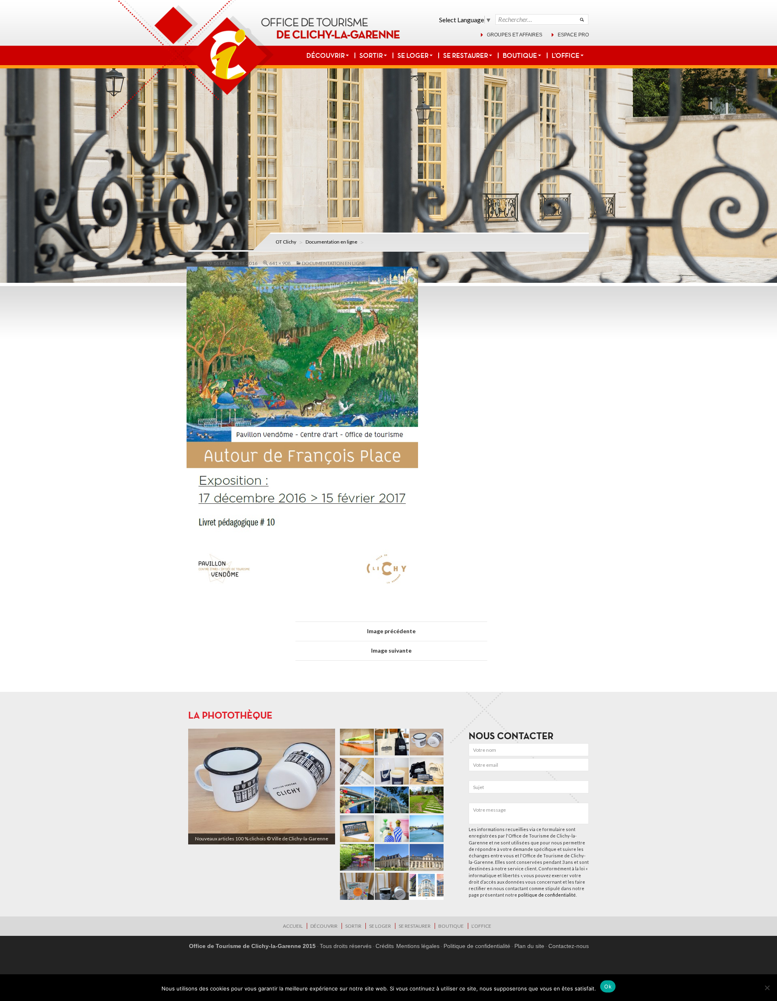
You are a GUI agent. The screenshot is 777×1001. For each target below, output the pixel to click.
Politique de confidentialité (477, 946)
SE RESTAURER (465, 55)
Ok (607, 986)
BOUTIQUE (520, 55)
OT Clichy (286, 242)
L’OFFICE (566, 55)
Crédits (385, 946)
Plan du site (529, 946)
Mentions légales (417, 946)
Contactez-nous (568, 946)
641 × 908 (280, 263)
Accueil (293, 926)
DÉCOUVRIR (325, 55)
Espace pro (573, 35)
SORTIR (371, 55)
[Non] (767, 988)
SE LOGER (413, 55)
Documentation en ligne (331, 242)
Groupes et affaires (514, 35)
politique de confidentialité (547, 894)
